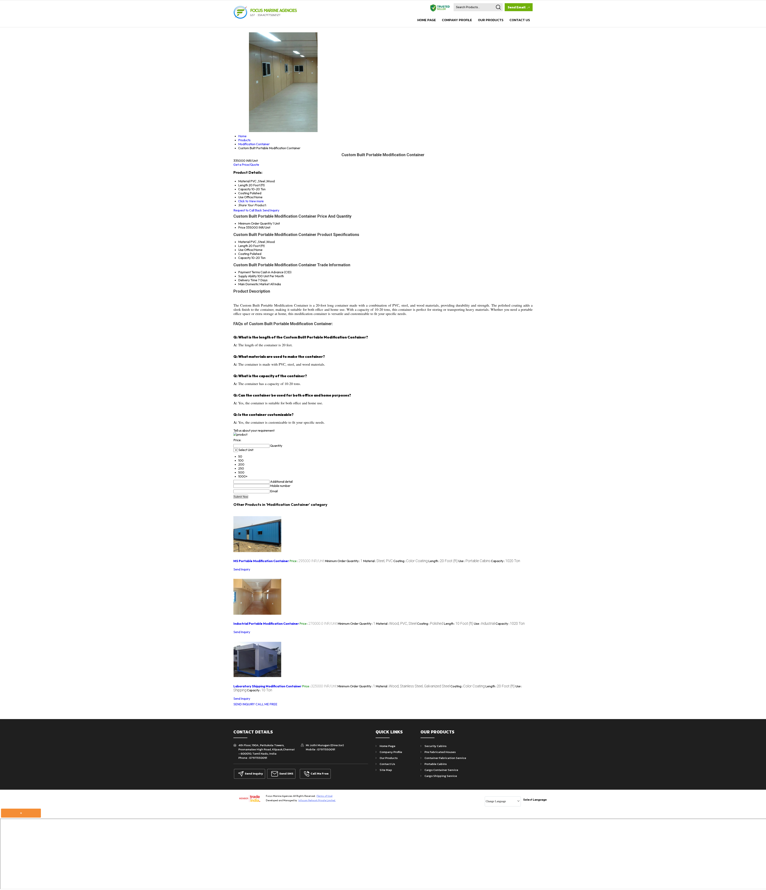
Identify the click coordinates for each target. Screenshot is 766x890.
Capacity (244, 258)
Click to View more (251, 201)
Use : (474, 561)
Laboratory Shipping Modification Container (267, 686)
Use (241, 250)
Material (244, 242)
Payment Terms (249, 272)
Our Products (490, 20)
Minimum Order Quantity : (343, 561)
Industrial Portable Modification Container (266, 624)
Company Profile (457, 20)
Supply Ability (247, 276)
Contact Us (519, 20)
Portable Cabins (435, 764)
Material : (378, 561)
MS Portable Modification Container (261, 561)
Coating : (410, 561)
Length (243, 246)
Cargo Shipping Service (440, 776)
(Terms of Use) (324, 795)
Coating (243, 254)
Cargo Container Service (441, 770)
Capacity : (505, 561)
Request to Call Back (247, 210)
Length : (443, 561)
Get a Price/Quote (246, 165)
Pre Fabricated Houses (440, 752)
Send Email (517, 7)
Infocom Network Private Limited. (317, 800)
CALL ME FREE (266, 704)
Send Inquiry (271, 210)
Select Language (535, 799)
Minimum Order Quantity (255, 223)
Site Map (386, 770)
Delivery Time (247, 280)
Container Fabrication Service (445, 758)
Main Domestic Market (253, 284)
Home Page (426, 20)
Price (241, 227)
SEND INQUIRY (244, 704)
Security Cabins (435, 746)
